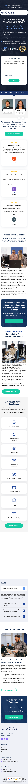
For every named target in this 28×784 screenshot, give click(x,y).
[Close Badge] (21, 777)
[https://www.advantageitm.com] (7, 12)
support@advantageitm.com (10, 761)
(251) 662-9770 (7, 759)
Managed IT (4, 749)
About (3, 747)
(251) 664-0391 (7, 769)
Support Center (14, 3)
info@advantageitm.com (9, 771)
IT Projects (4, 751)
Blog (14, 2)
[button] (26, 13)
